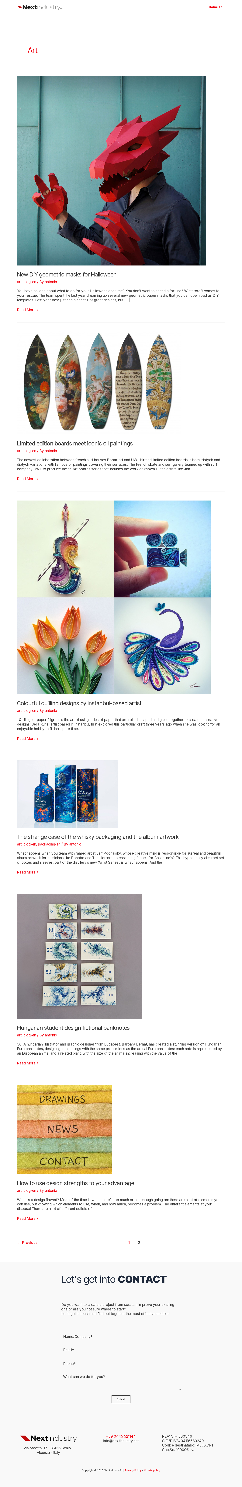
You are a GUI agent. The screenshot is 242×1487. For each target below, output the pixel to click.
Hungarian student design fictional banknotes (73, 1027)
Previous (27, 1242)
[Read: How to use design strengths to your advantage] (64, 1129)
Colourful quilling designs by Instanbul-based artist (79, 703)
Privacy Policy (133, 1470)
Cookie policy (152, 1470)
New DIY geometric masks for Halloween (67, 274)
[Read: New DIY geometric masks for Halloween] (111, 170)
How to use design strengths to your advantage (75, 1183)
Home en (215, 7)
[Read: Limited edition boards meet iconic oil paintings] (99, 383)
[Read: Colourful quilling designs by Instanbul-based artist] (114, 597)
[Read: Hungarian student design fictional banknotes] (79, 956)
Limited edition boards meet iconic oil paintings (75, 443)
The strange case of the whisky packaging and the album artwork (98, 836)
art (19, 282)
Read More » (28, 310)
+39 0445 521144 (121, 1436)
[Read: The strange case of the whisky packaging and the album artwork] (67, 794)
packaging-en (49, 844)
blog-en (29, 282)
